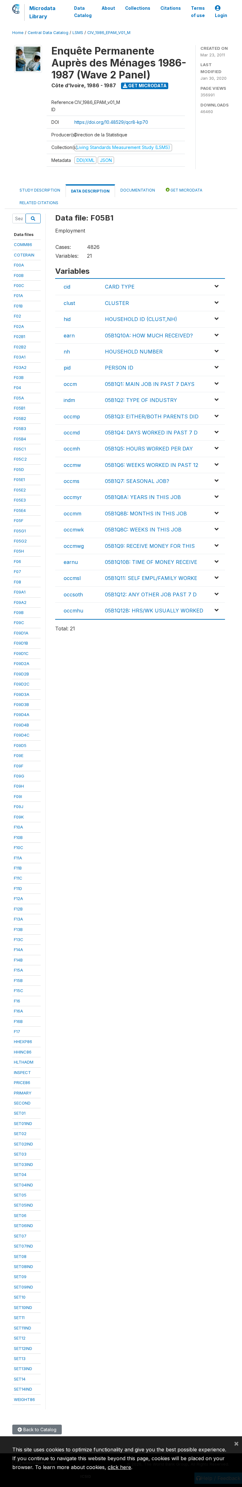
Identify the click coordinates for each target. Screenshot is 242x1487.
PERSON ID (119, 368)
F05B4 (20, 438)
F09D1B (21, 643)
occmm (72, 513)
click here (119, 1467)
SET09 (20, 1276)
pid (67, 368)
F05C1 (20, 448)
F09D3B (21, 704)
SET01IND (23, 1123)
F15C (18, 990)
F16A (18, 1010)
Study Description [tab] (40, 190)
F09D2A (21, 663)
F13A (18, 918)
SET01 (20, 1113)
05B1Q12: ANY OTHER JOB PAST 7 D (151, 594)
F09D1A (21, 632)
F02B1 (19, 336)
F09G (19, 775)
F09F (18, 765)
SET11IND (22, 1327)
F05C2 (20, 459)
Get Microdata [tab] (186, 190)
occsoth (73, 594)
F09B (19, 612)
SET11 (19, 1317)
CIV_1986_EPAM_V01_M (108, 32)
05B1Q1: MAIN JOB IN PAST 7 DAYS (149, 384)
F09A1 (20, 591)
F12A (18, 898)
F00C (19, 285)
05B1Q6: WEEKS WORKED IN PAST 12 (151, 465)
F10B (18, 837)
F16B (18, 1021)
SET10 (20, 1297)
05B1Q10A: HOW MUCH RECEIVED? (149, 335)
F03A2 (20, 367)
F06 (17, 561)
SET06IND (23, 1225)
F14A (18, 949)
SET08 (20, 1256)
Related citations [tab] (39, 202)
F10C (18, 847)
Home (18, 32)
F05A (19, 397)
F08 (17, 581)
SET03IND (23, 1164)
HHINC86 (23, 1051)
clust (69, 303)
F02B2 (20, 346)
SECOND (22, 1102)
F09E (18, 755)
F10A (18, 827)
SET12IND (23, 1348)
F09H (19, 786)
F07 (17, 571)
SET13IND (23, 1368)
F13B (18, 929)
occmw (72, 465)
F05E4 (20, 510)
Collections (137, 8)
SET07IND (23, 1246)
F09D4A (21, 714)
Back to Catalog (39, 1429)
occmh (72, 448)
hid (67, 319)
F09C (19, 622)
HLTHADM (23, 1062)
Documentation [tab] (137, 190)
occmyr (73, 497)
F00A (19, 264)
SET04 (20, 1174)
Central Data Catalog (48, 32)
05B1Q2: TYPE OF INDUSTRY (141, 400)
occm (70, 384)
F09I (18, 796)
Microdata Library (42, 12)
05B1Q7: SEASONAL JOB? (137, 481)
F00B (19, 275)
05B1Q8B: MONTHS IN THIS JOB (146, 513)
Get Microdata (147, 85)
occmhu (73, 610)
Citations (170, 8)
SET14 (20, 1378)
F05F (18, 520)
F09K (19, 816)
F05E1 (19, 479)
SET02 (20, 1133)
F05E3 (20, 499)
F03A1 (20, 356)
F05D (19, 469)
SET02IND (23, 1143)
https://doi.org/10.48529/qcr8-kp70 (111, 122)
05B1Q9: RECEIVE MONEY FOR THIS (150, 546)
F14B (18, 959)
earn (69, 335)
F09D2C (22, 683)
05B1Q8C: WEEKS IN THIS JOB (143, 529)
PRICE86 (22, 1082)
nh (67, 351)
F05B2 (20, 418)
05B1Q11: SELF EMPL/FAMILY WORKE (151, 578)
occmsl (72, 578)
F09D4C (22, 735)
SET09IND (23, 1286)
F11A (18, 857)
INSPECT (22, 1072)
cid (67, 287)
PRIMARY (23, 1092)
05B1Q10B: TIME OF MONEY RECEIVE (151, 562)
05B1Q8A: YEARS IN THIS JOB (143, 497)
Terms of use (198, 12)
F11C (18, 878)
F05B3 (20, 428)
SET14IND (23, 1389)
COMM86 (23, 244)
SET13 (20, 1358)
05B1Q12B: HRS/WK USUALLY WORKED (154, 610)
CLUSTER (117, 303)
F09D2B (21, 673)
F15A (18, 970)
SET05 (20, 1194)
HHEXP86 (23, 1041)
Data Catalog (83, 12)
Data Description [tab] (90, 191)
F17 (17, 1031)
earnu (71, 562)
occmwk (74, 529)
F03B (19, 377)
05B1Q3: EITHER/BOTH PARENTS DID (152, 416)
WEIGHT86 (24, 1399)
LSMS (77, 32)
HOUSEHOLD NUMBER (134, 351)
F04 (17, 387)
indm (69, 400)
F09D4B (21, 724)
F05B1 (19, 408)
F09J (18, 806)
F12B (18, 908)
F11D (18, 888)
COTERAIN (24, 254)
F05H (19, 551)
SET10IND (23, 1307)
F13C (18, 939)
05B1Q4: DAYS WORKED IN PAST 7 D (151, 432)
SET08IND (23, 1266)
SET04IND (23, 1184)
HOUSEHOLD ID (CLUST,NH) (141, 319)
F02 (17, 316)
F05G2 (20, 540)
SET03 (20, 1154)
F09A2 (20, 602)
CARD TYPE (120, 287)
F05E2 (20, 489)
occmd (72, 432)
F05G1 (20, 530)
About (108, 8)
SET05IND (23, 1205)
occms (71, 481)
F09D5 (20, 745)
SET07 (20, 1235)
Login (221, 15)
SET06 (20, 1215)
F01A (18, 295)
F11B (18, 867)
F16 (17, 1000)
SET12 (20, 1338)
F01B (18, 305)
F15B (18, 980)
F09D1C (21, 653)
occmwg (74, 546)
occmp (72, 416)
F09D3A (21, 694)
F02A (19, 326)
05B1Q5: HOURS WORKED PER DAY (149, 448)
